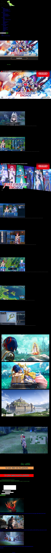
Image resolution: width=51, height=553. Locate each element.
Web (0, 493)
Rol (3, 26)
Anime (2, 7)
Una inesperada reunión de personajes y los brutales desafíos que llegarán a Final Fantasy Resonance (16, 546)
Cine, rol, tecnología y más (4, 24)
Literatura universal (5, 27)
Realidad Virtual (5, 22)
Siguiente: (14, 481)
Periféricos (4, 23)
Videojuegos (3, 17)
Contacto (2, 31)
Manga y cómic (3, 12)
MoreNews (13, 552)
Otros (3, 16)
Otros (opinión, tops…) (6, 21)
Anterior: (9, 480)
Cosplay (4, 30)
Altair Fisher (1, 531)
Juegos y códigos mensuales (7, 19)
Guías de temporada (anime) (6, 11)
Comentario (1, 489)
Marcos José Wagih (2, 40)
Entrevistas (4, 28)
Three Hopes (8, 64)
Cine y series (4, 25)
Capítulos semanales (5, 10)
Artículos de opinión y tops (6, 9)
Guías (3, 20)
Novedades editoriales (6, 14)
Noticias (4, 8)
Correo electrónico (2, 492)
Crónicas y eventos (5, 29)
